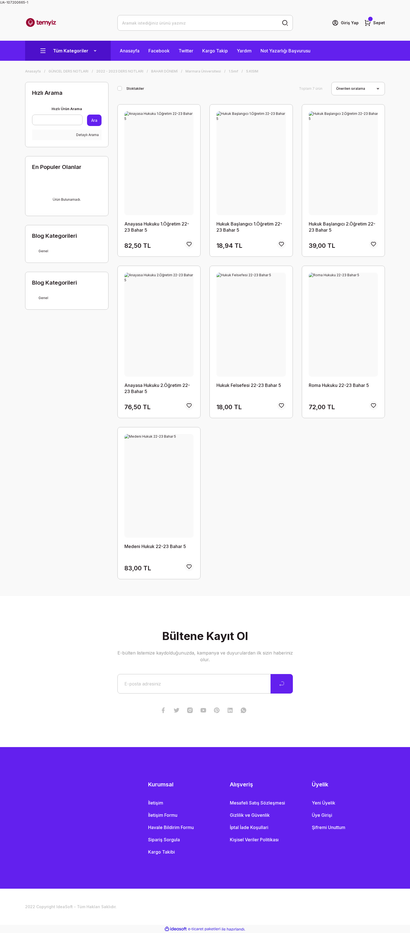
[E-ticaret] (204, 929)
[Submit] (282, 684)
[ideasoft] (176, 929)
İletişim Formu (162, 815)
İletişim (155, 803)
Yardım (244, 51)
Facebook (159, 51)
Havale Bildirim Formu (171, 827)
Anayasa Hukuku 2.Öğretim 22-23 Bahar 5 (157, 388)
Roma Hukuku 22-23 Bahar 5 (339, 385)
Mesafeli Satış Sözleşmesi (257, 803)
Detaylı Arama (87, 135)
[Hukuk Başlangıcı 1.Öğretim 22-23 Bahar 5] (251, 163)
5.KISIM (252, 71)
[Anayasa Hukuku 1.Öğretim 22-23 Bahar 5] (159, 163)
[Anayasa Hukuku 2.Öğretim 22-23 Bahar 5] (159, 325)
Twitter (186, 51)
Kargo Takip (215, 51)
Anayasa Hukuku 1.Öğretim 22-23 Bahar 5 (156, 227)
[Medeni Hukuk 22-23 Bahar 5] (159, 486)
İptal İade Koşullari (249, 827)
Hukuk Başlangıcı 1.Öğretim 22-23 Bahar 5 (249, 227)
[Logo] (41, 23)
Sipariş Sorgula (164, 839)
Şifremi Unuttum (328, 827)
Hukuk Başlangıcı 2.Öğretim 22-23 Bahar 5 (342, 227)
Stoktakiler (135, 88)
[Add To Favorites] (189, 244)
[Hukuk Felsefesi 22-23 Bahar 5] (251, 325)
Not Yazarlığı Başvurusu (285, 51)
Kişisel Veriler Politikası (254, 839)
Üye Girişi (322, 815)
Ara (94, 120)
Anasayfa (129, 51)
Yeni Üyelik (323, 803)
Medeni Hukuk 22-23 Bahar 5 (155, 546)
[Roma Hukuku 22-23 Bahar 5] (343, 325)
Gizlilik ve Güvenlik (250, 815)
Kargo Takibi (161, 852)
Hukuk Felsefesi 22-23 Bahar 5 (248, 385)
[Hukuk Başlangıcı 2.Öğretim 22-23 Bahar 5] (343, 163)
